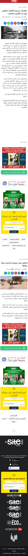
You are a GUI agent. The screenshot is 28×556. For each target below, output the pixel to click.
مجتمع (20, 7)
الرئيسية (24, 7)
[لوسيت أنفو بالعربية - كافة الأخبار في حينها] (14, 1)
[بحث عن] (3, 1)
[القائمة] (25, 1)
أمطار (23, 239)
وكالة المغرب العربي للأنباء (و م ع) (18, 17)
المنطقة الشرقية (13, 243)
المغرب (4, 239)
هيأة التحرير (23, 553)
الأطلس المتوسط (14, 239)
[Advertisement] (14, 125)
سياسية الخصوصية (16, 553)
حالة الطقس (5, 246)
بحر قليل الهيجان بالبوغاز (18, 246)
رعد (13, 249)
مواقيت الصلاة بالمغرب (7, 553)
